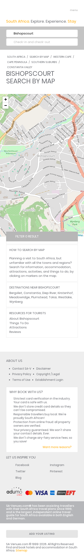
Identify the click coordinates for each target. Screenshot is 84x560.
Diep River (49, 293)
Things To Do (19, 323)
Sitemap (21, 550)
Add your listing (42, 534)
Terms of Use (21, 380)
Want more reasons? (57, 447)
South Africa (16, 57)
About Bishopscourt (24, 319)
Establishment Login (49, 380)
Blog (18, 478)
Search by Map (39, 57)
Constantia (32, 293)
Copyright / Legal (48, 374)
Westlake (65, 297)
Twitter (20, 471)
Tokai (53, 297)
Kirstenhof (65, 293)
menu (66, 10)
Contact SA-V (21, 369)
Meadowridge (19, 297)
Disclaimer (43, 369)
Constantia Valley (19, 67)
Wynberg (16, 302)
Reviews (15, 332)
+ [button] (5, 99)
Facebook (22, 465)
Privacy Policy (21, 374)
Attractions (18, 327)
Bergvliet (15, 293)
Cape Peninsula (17, 62)
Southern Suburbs (44, 62)
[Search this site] (59, 10)
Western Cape (62, 57)
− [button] (5, 105)
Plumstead (39, 297)
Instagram (57, 465)
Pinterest (56, 471)
